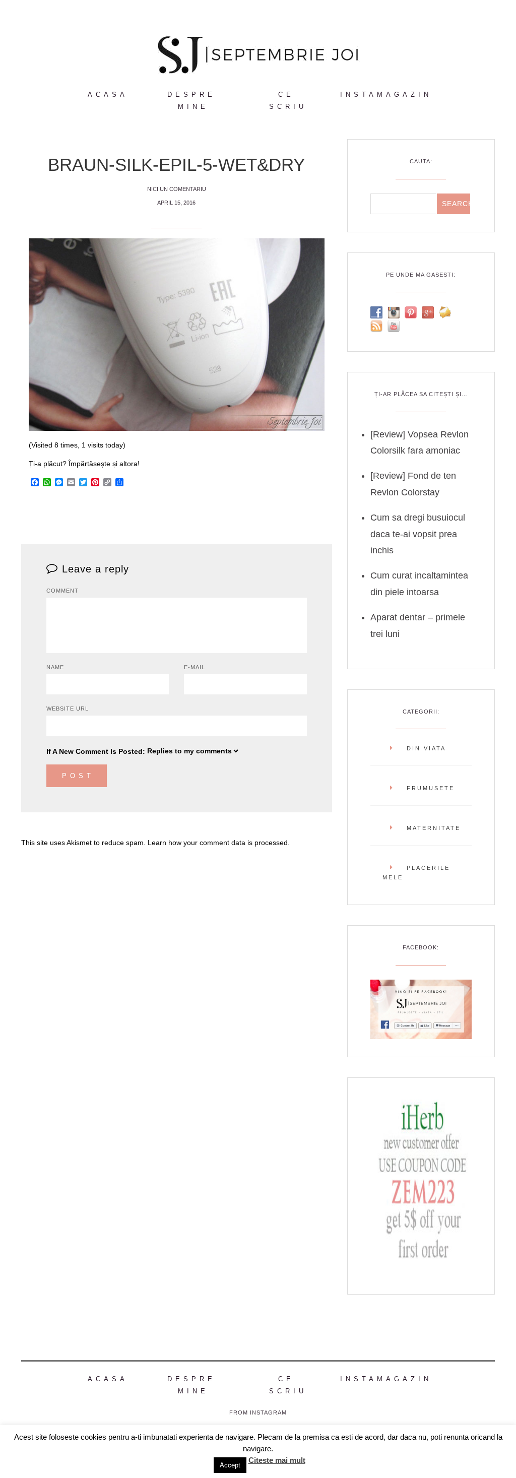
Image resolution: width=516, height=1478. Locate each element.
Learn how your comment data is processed (218, 843)
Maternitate (434, 828)
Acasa (108, 94)
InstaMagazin (386, 94)
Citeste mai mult (276, 1460)
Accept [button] (230, 1465)
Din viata (426, 748)
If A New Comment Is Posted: (95, 751)
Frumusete (431, 788)
